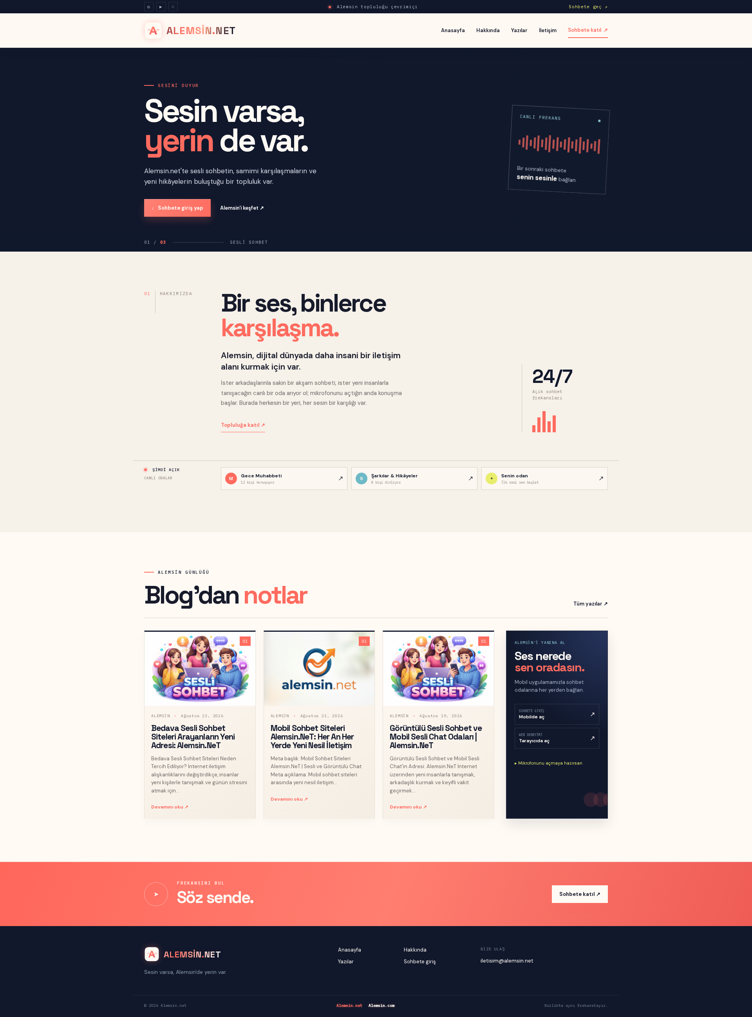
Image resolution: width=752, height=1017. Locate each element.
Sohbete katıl (588, 30)
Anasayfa (453, 30)
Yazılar (519, 30)
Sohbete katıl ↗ (579, 894)
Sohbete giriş (420, 961)
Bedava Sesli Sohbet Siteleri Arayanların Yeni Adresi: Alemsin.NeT (193, 737)
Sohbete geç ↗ (588, 6)
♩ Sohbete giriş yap (177, 208)
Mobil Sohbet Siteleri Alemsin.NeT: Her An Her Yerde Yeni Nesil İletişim (312, 737)
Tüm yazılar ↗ (590, 603)
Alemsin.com (381, 1005)
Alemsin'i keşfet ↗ (242, 208)
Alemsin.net (349, 1005)
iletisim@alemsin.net (507, 960)
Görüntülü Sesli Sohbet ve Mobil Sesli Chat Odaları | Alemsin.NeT (436, 737)
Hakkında (488, 30)
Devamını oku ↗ (169, 807)
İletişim (548, 30)
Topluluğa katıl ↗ (243, 425)
